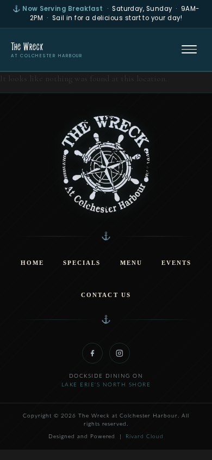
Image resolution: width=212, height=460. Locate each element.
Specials (82, 262)
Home (32, 262)
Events (176, 262)
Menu (131, 262)
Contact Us (105, 295)
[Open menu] (189, 50)
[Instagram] (119, 353)
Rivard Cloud (145, 436)
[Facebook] (92, 353)
